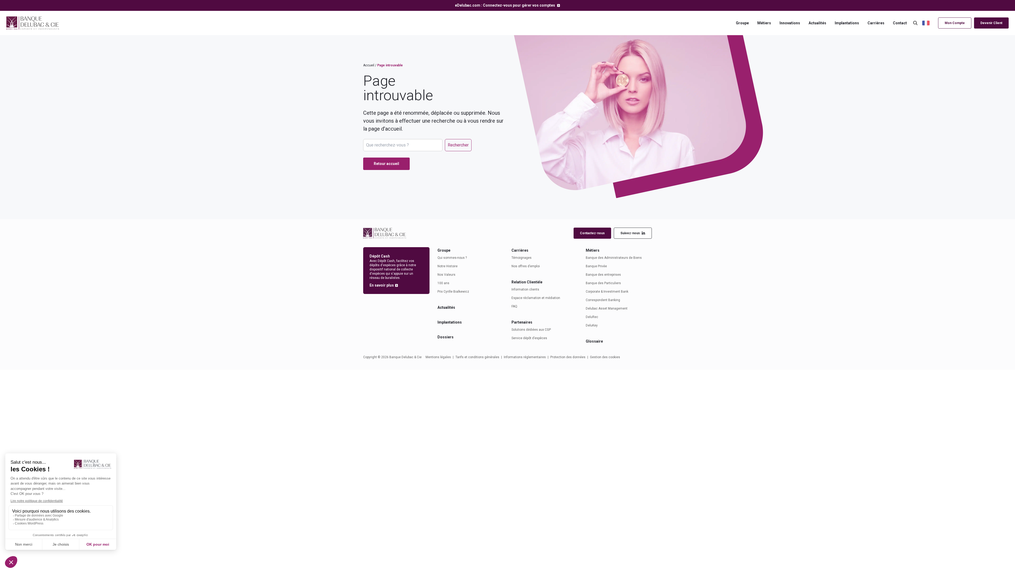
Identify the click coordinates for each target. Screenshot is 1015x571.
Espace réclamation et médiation (535, 298)
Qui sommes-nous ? (452, 258)
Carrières (876, 23)
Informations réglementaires (525, 357)
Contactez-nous (592, 233)
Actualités (817, 23)
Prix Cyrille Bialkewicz (453, 291)
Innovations (789, 23)
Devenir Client (991, 23)
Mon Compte (955, 23)
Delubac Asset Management (607, 308)
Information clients (525, 289)
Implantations (847, 23)
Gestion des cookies (605, 357)
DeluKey (592, 325)
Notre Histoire (447, 266)
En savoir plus (382, 285)
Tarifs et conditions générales (477, 357)
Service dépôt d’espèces (529, 338)
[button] (929, 23)
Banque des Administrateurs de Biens (614, 258)
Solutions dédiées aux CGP (531, 329)
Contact (900, 23)
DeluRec (592, 317)
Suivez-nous (630, 233)
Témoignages (521, 258)
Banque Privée (596, 266)
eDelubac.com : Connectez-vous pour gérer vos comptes (505, 5)
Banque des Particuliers (603, 283)
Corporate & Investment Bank (607, 291)
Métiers (764, 23)
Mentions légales (438, 357)
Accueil (368, 65)
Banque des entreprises (603, 275)
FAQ (514, 306)
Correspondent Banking (603, 300)
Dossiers (445, 337)
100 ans (443, 283)
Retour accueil (386, 164)
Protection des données (567, 357)
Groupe (742, 23)
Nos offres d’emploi (525, 266)
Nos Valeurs (446, 275)
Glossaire (594, 341)
